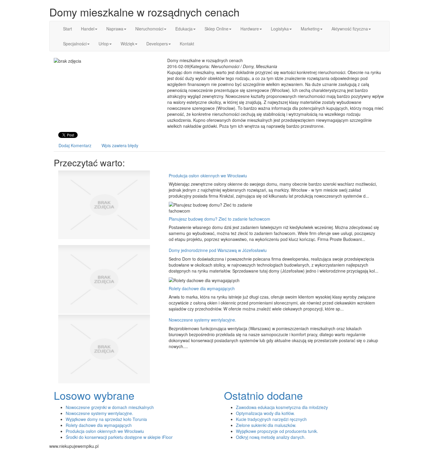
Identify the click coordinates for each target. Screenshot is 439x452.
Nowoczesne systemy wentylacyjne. (202, 320)
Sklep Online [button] (216, 29)
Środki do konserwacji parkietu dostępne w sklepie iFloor (119, 437)
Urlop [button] (104, 44)
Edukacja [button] (184, 29)
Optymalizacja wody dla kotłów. (265, 413)
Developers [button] (157, 44)
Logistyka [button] (280, 29)
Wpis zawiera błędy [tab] (120, 145)
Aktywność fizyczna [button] (349, 29)
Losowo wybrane (94, 395)
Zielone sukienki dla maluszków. (266, 425)
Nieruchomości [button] (149, 29)
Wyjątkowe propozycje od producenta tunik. (277, 431)
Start (67, 29)
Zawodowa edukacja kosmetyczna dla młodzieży (282, 407)
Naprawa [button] (114, 29)
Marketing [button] (310, 29)
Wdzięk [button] (127, 44)
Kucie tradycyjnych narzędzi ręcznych (271, 419)
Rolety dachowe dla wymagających (202, 288)
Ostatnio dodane (263, 395)
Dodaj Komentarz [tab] (75, 145)
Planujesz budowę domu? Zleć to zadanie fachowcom (219, 219)
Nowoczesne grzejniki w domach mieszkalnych (110, 407)
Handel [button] (87, 29)
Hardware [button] (249, 29)
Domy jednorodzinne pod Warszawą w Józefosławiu (218, 250)
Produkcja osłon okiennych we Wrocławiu (208, 176)
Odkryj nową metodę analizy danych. (271, 437)
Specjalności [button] (75, 44)
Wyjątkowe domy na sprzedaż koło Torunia (106, 419)
